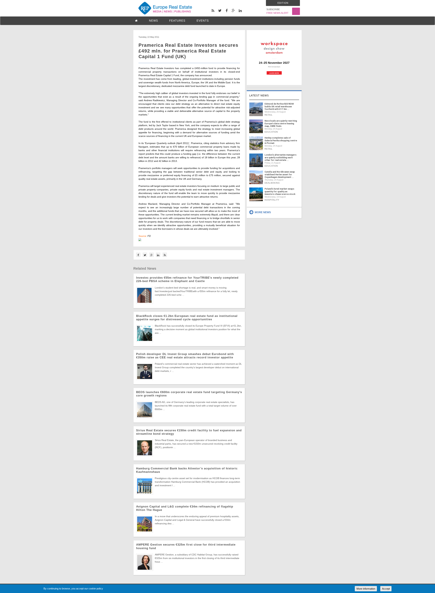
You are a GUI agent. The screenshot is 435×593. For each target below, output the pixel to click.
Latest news (259, 95)
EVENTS (203, 20)
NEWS (153, 20)
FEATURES (177, 20)
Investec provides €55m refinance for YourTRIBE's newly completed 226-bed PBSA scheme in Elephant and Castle (187, 279)
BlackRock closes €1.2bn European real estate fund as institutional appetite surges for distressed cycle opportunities (187, 317)
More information (365, 588)
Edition (282, 3)
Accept (386, 588)
